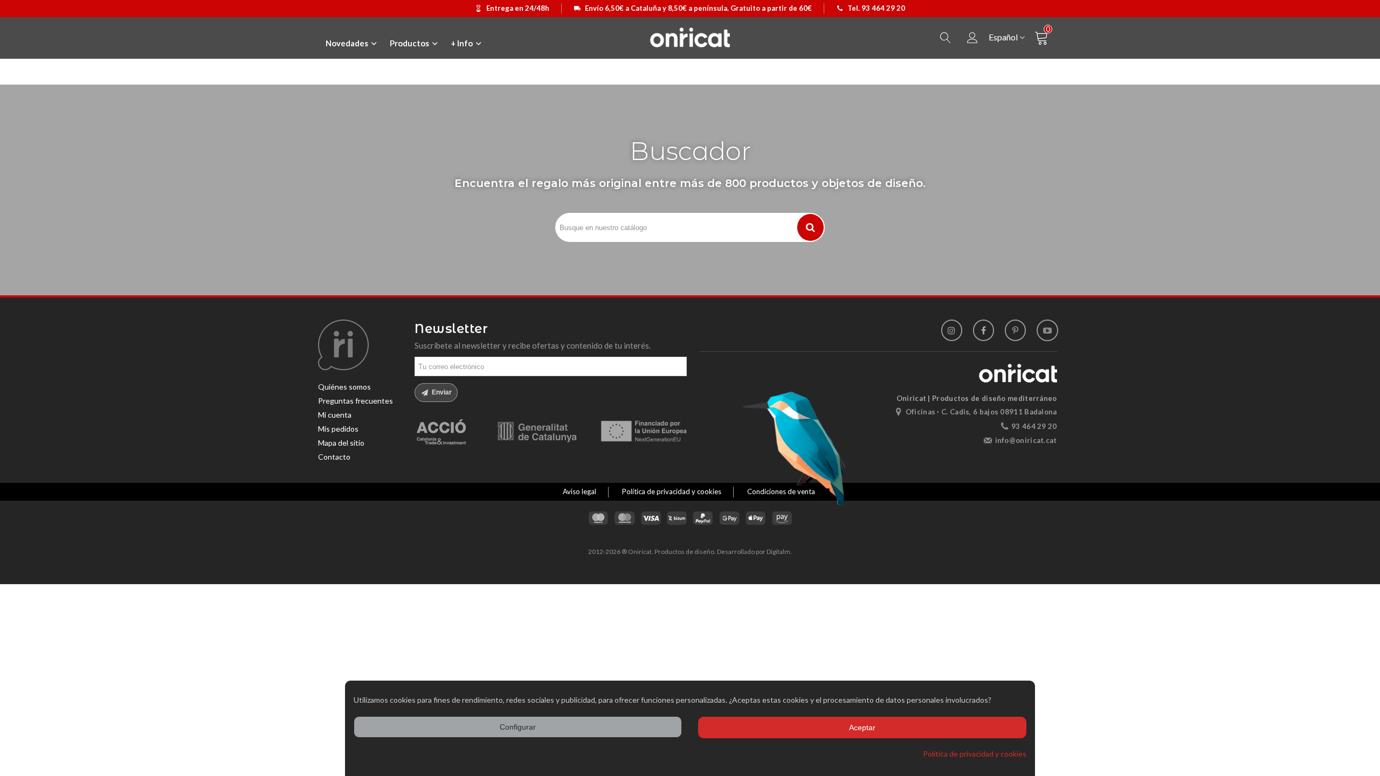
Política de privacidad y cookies (974, 753)
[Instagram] (951, 330)
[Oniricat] (690, 37)
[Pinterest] (1015, 330)
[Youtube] (1047, 330)
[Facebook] (983, 330)
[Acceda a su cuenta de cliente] (972, 38)
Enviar (441, 392)
